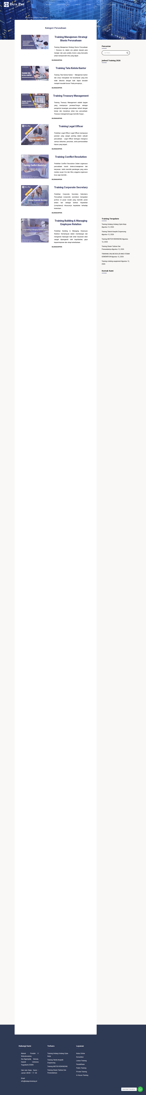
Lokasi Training (81, 1061)
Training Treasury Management (71, 95)
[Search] (119, 4)
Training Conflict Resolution (71, 156)
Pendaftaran (80, 1064)
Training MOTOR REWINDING (112, 239)
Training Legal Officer (71, 126)
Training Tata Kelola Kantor (71, 68)
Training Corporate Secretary (71, 187)
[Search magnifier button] (127, 52)
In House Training (82, 1075)
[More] (125, 4)
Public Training (81, 1068)
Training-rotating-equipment (111, 261)
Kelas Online (80, 1053)
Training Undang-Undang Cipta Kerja (114, 224)
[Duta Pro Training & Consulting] (14, 4)
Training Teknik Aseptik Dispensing (114, 232)
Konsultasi (80, 1057)
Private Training (81, 1072)
